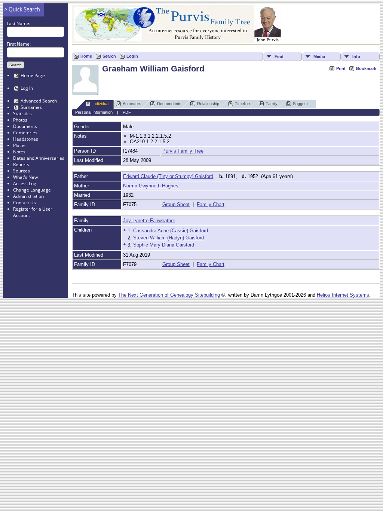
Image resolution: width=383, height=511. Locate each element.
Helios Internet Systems (343, 295)
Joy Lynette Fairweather (149, 220)
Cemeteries (25, 132)
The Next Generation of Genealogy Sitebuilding (169, 295)
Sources (21, 171)
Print (341, 68)
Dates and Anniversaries (38, 158)
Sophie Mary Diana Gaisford (163, 245)
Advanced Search (39, 101)
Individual (100, 103)
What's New (25, 177)
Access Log (24, 183)
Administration (28, 196)
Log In (27, 88)
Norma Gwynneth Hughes (150, 186)
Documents (25, 126)
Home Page (33, 75)
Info (356, 56)
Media (319, 56)
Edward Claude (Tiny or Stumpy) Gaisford (168, 176)
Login (132, 56)
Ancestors (132, 103)
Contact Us (24, 202)
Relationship (208, 103)
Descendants (169, 103)
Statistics (22, 113)
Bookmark (366, 68)
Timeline (242, 103)
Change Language (32, 190)
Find (279, 56)
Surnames (31, 107)
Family (272, 103)
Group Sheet (176, 204)
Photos (20, 120)
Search (109, 56)
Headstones (25, 139)
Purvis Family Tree (182, 151)
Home (86, 56)
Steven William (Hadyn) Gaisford (168, 238)
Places (20, 145)
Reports (21, 164)
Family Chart (210, 204)
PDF (127, 112)
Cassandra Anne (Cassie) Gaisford (170, 230)
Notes (19, 152)
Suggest (300, 103)
